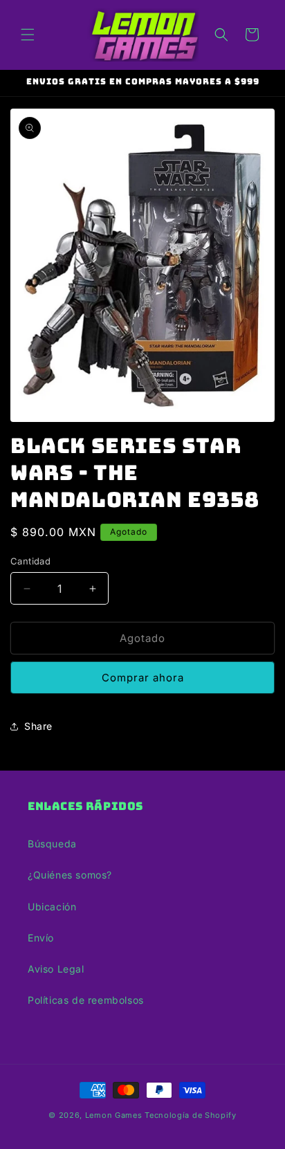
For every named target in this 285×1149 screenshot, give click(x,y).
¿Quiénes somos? (70, 875)
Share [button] (38, 726)
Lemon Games (113, 1115)
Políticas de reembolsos (86, 1000)
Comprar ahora (143, 677)
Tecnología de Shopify (191, 1115)
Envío (41, 938)
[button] (27, 34)
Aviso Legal (56, 969)
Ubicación (52, 906)
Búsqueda (52, 843)
